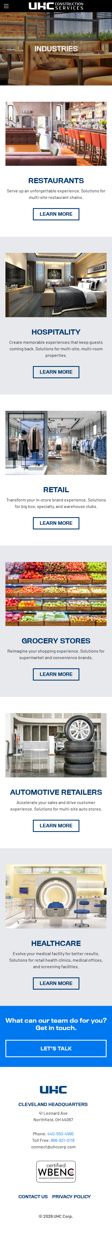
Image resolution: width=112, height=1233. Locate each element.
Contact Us (33, 1196)
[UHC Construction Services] (56, 5)
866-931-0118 (62, 1140)
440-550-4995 (60, 1133)
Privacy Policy (71, 1196)
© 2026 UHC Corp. (56, 1216)
